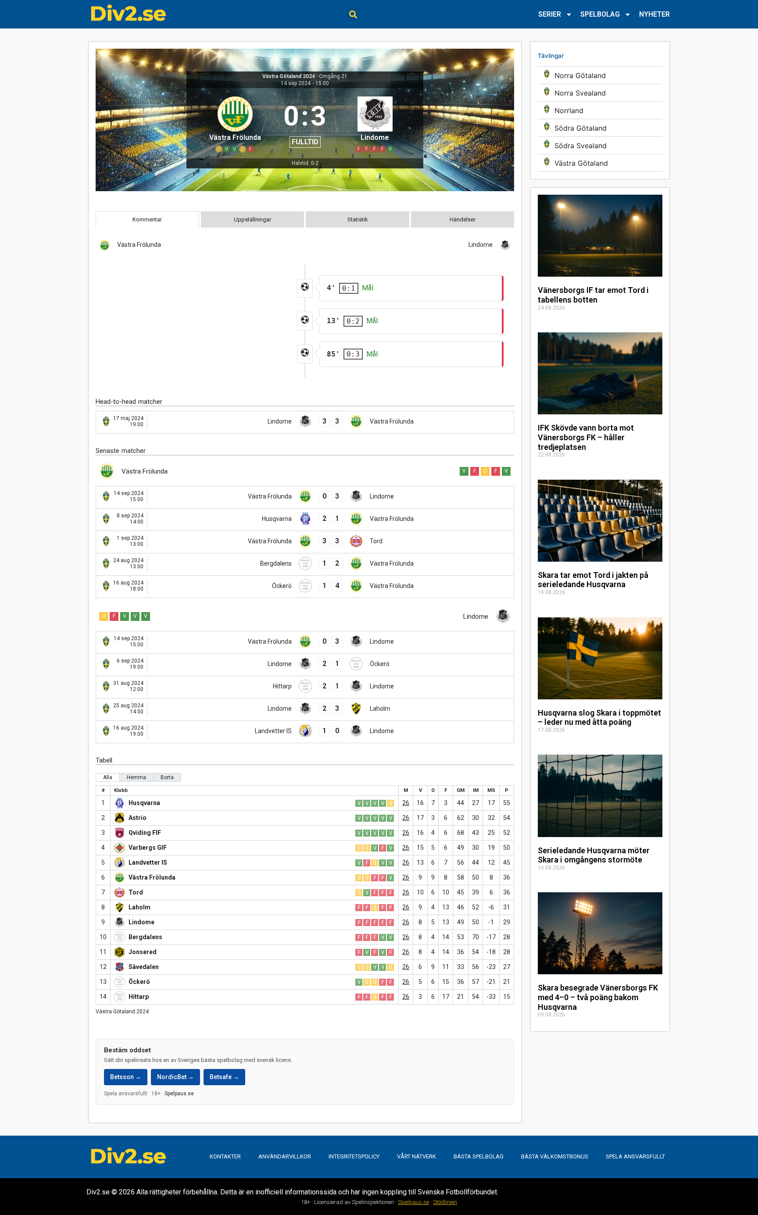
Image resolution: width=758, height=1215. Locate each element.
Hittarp (139, 996)
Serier (549, 14)
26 (405, 802)
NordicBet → (175, 1076)
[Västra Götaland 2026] (600, 162)
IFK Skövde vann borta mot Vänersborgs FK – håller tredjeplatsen (586, 437)
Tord (136, 892)
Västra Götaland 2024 (288, 76)
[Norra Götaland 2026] (600, 75)
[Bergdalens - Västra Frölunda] (305, 564)
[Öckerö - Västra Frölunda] (305, 587)
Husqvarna (144, 802)
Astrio (138, 817)
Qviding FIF (145, 832)
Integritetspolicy (354, 1156)
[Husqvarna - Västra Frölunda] (305, 520)
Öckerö (139, 981)
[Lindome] (374, 123)
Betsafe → (224, 1076)
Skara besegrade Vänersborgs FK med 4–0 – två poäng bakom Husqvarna (598, 997)
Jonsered (143, 951)
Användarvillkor (284, 1156)
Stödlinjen (445, 1202)
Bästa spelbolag (479, 1156)
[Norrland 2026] (600, 110)
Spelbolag (600, 14)
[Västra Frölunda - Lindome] (305, 497)
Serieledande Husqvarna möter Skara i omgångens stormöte (594, 855)
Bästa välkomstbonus (554, 1156)
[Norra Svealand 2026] (600, 92)
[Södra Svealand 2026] (600, 145)
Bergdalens (145, 937)
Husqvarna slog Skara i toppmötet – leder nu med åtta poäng (599, 717)
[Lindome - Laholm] (305, 709)
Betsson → (125, 1076)
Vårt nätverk (416, 1156)
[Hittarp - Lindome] (305, 687)
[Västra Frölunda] (234, 123)
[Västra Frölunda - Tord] (305, 542)
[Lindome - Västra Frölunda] (305, 422)
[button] (353, 14)
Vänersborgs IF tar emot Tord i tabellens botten (593, 294)
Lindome (141, 922)
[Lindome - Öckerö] (305, 665)
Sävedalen (144, 966)
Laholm (139, 907)
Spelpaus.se (179, 1093)
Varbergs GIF (148, 847)
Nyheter (654, 14)
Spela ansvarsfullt (635, 1156)
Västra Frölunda (152, 877)
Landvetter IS (148, 862)
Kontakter (225, 1156)
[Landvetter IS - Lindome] (305, 732)
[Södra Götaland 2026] (600, 127)
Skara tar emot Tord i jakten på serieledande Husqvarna (593, 579)
